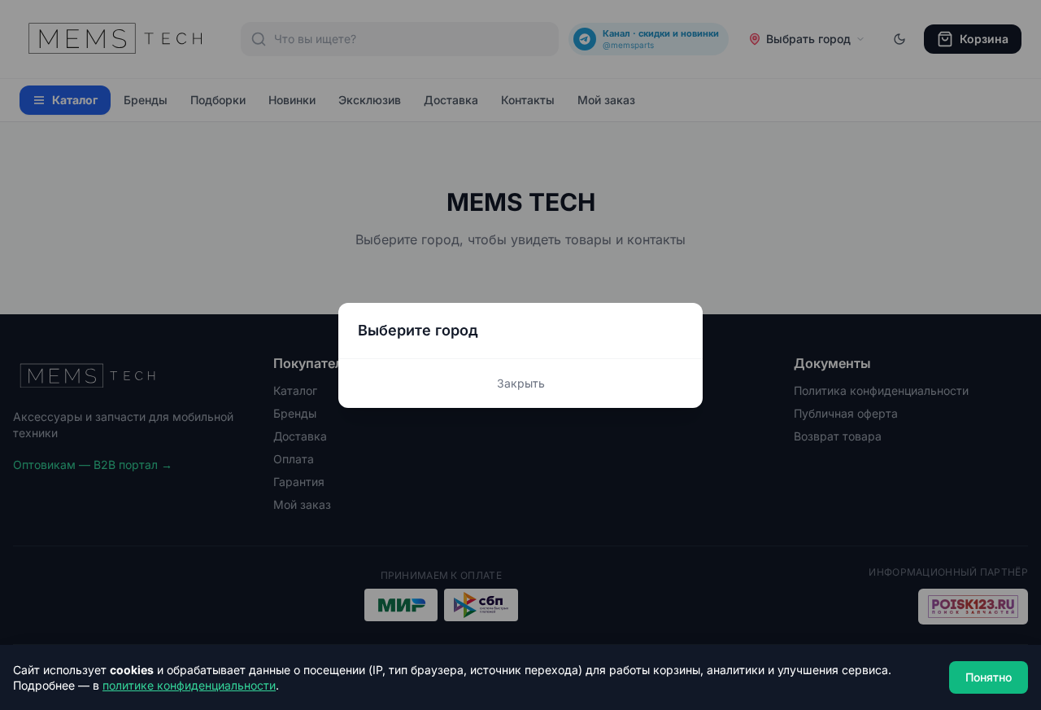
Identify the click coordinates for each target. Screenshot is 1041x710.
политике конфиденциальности (189, 685)
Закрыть (521, 383)
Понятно (988, 677)
